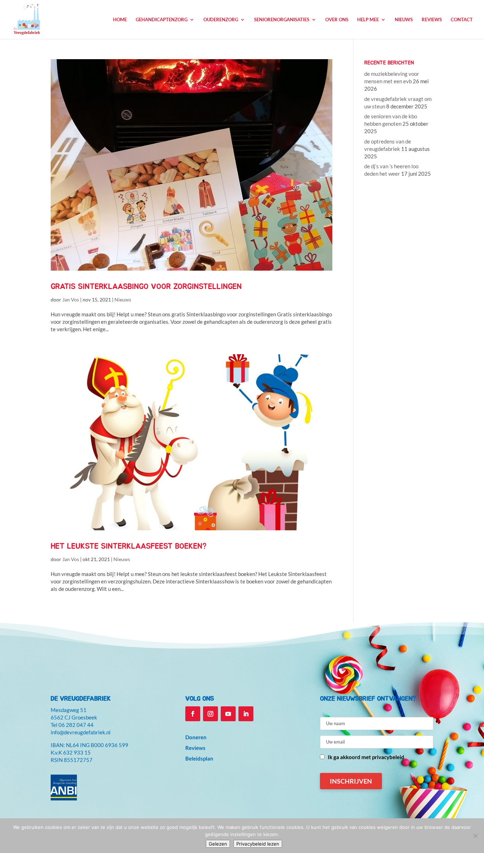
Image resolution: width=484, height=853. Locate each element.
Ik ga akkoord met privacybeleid (366, 757)
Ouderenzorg (220, 19)
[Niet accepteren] (475, 835)
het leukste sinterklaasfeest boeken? (129, 546)
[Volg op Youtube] (228, 713)
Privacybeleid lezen (257, 844)
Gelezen (218, 844)
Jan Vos (70, 299)
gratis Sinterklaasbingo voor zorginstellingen (146, 286)
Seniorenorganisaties (281, 19)
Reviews (432, 19)
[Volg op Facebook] (192, 713)
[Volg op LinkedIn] (245, 713)
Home (120, 19)
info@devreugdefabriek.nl (81, 732)
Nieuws (404, 19)
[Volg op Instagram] (210, 713)
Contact (462, 19)
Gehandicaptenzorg (161, 19)
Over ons (336, 19)
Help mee (368, 19)
